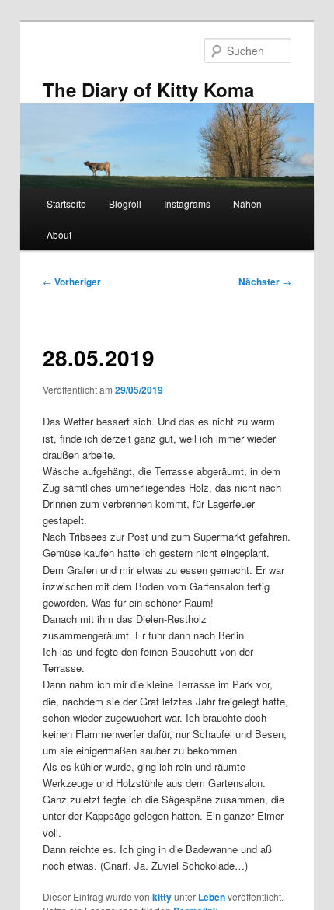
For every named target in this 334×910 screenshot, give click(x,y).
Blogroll (125, 203)
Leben (211, 897)
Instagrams (187, 203)
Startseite (66, 203)
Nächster (264, 282)
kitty (162, 897)
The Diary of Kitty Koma (148, 89)
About (59, 234)
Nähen (247, 203)
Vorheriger (72, 282)
